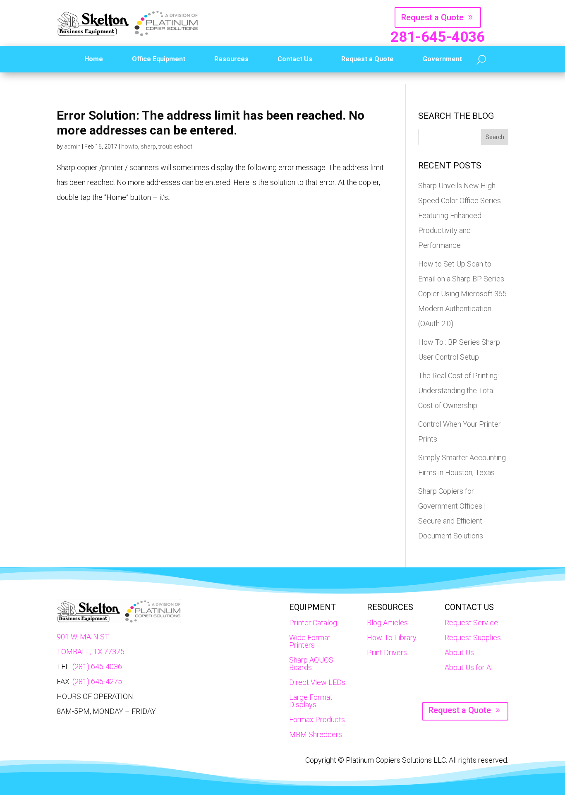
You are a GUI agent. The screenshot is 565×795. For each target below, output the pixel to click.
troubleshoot (175, 146)
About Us (459, 652)
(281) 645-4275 (97, 681)
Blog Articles (387, 622)
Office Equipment (158, 59)
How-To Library (392, 637)
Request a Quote (432, 17)
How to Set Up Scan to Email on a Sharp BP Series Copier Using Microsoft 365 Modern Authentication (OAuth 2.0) (462, 293)
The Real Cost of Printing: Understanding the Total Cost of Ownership (458, 390)
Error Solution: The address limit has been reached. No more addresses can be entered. (210, 122)
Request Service (471, 622)
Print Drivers (387, 652)
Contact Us (295, 59)
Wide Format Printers (309, 641)
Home (93, 59)
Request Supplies (473, 637)
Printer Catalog (313, 622)
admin (72, 146)
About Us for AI (469, 667)
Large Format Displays (311, 701)
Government (442, 59)
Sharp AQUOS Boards (311, 664)
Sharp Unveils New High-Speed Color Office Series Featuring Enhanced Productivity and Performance (459, 215)
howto (129, 146)
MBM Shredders (315, 734)
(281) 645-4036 (97, 666)
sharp (148, 146)
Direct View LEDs (317, 682)
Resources (231, 59)
